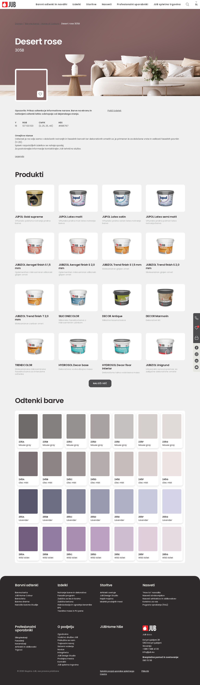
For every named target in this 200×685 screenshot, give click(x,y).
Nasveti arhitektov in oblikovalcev (159, 598)
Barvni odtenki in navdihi (51, 4)
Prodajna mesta (66, 658)
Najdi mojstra (106, 598)
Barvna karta (21, 592)
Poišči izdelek (114, 110)
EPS (59, 607)
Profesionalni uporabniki (132, 4)
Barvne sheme (22, 601)
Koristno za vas (150, 601)
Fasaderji (19, 640)
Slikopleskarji (21, 637)
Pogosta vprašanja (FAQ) (155, 604)
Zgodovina (63, 634)
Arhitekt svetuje (108, 592)
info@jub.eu (148, 652)
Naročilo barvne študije (26, 604)
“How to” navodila (152, 592)
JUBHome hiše (111, 626)
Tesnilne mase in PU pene (70, 610)
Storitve (91, 4)
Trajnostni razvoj (66, 643)
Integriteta (63, 652)
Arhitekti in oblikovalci (25, 646)
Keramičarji (20, 643)
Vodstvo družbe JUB (68, 637)
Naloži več (100, 383)
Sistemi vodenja (66, 646)
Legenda (19, 156)
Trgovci (18, 649)
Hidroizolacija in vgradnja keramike (75, 604)
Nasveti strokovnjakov (154, 595)
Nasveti (107, 4)
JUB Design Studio (109, 595)
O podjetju (66, 626)
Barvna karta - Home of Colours (42, 23)
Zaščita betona (65, 601)
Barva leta (20, 598)
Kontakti (62, 661)
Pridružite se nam (66, 640)
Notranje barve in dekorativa (72, 592)
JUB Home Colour (24, 595)
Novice (61, 649)
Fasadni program (66, 595)
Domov (19, 23)
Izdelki (77, 4)
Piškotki (145, 671)
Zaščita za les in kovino (69, 598)
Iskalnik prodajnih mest (111, 601)
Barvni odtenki (26, 585)
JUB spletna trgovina (167, 4)
